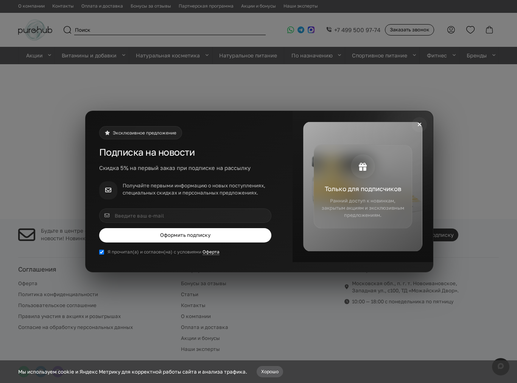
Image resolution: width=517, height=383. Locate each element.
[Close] (419, 124)
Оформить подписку (185, 235)
